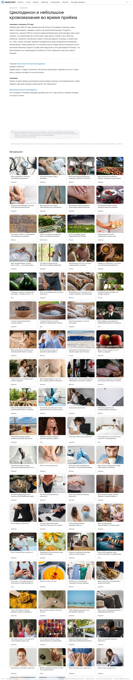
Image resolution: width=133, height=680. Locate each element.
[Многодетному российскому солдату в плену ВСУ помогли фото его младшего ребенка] (81, 170)
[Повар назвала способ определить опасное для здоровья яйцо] (110, 228)
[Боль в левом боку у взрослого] (23, 546)
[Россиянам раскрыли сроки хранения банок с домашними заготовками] (52, 632)
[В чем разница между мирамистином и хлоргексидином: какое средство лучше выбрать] (81, 517)
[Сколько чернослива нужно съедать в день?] (23, 314)
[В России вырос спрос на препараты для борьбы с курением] (52, 343)
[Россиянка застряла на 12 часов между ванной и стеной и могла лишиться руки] (52, 401)
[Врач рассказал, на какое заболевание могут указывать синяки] (52, 199)
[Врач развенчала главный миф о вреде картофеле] (110, 575)
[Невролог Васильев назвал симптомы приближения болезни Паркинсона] (81, 632)
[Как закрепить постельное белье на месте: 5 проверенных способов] (110, 430)
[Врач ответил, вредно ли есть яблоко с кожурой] (110, 343)
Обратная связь (90, 678)
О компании (8, 678)
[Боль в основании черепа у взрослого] (110, 632)
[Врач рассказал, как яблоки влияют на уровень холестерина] (110, 170)
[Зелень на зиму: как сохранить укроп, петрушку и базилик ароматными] (52, 228)
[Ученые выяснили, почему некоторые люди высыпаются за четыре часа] (23, 459)
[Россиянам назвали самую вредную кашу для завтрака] (110, 199)
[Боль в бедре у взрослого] (23, 517)
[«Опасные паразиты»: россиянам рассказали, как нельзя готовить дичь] (110, 372)
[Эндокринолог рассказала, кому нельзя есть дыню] (52, 546)
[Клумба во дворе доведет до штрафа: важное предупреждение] (110, 286)
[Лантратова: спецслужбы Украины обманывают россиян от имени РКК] (81, 372)
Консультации (13, 7)
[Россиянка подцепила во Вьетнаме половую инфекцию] (52, 257)
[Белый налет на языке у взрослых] (23, 661)
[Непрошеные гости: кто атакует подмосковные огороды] (81, 257)
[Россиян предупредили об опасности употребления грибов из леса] (23, 488)
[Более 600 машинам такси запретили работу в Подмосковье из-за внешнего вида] (110, 546)
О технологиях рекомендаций (104, 678)
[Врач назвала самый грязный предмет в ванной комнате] (110, 488)
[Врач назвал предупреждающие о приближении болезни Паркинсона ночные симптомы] (110, 604)
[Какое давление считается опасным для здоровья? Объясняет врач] (23, 170)
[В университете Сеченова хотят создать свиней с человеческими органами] (81, 286)
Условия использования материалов (75, 678)
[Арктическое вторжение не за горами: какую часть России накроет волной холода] (81, 343)
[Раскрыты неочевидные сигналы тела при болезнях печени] (23, 199)
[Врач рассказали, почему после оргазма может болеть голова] (23, 343)
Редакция (61, 678)
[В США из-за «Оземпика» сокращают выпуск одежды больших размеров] (81, 575)
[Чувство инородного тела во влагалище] (81, 314)
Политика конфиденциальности (121, 678)
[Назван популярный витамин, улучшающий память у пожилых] (23, 401)
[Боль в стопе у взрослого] (52, 459)
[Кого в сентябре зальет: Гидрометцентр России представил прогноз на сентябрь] (81, 228)
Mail (3, 678)
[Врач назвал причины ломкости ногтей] (52, 604)
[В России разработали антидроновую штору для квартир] (110, 401)
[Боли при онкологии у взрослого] (81, 430)
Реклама (15, 678)
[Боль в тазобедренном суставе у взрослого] (52, 286)
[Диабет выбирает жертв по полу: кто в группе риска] (52, 661)
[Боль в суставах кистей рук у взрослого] (81, 488)
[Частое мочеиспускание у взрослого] (52, 488)
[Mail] (2, 2)
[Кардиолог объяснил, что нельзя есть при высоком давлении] (110, 257)
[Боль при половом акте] (81, 401)
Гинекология (23, 7)
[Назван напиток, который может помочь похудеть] (23, 372)
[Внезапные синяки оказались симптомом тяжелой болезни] (81, 199)
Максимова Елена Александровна (31, 64)
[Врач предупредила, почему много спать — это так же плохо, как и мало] (23, 257)
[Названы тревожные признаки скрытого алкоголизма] (81, 546)
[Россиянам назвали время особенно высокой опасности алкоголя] (23, 430)
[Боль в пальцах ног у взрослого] (81, 661)
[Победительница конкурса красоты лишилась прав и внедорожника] (52, 430)
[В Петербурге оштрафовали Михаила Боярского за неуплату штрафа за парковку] (110, 314)
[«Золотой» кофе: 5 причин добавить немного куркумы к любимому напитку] (23, 604)
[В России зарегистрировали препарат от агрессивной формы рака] (81, 459)
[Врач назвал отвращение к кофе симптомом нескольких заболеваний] (110, 459)
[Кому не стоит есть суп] (52, 575)
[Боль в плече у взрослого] (110, 661)
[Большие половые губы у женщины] (52, 170)
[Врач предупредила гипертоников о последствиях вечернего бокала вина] (110, 517)
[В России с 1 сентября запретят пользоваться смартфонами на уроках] (23, 575)
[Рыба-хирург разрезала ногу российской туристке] (81, 604)
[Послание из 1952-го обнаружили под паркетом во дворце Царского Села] (23, 228)
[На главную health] (10, 2)
